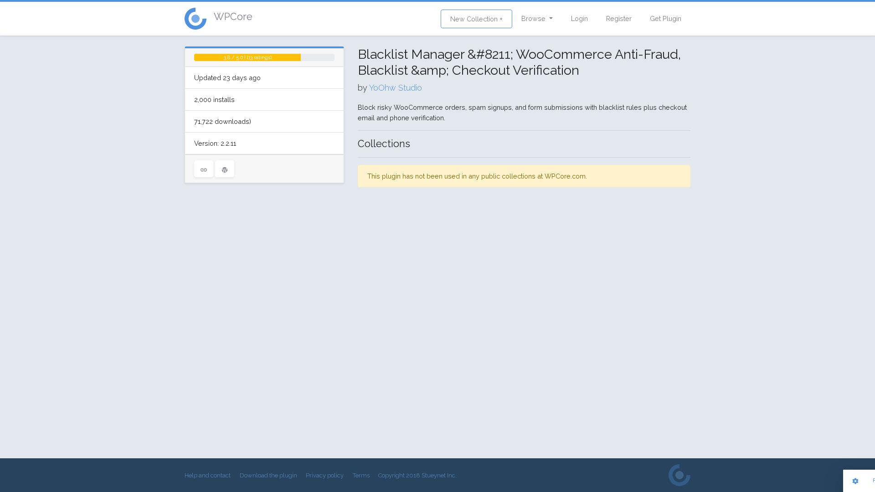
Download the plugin (268, 475)
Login (579, 18)
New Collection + (476, 19)
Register (619, 18)
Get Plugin (665, 18)
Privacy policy (325, 475)
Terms (361, 475)
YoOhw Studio (395, 87)
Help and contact (208, 475)
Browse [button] (534, 18)
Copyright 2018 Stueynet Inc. (417, 475)
